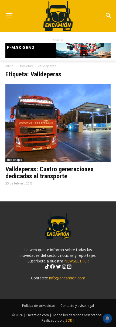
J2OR (68, 320)
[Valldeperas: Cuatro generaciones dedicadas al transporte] (58, 123)
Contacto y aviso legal (77, 305)
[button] (108, 16)
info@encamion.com (67, 277)
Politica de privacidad (38, 305)
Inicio (9, 66)
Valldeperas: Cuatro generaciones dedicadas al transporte (49, 172)
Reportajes (14, 160)
